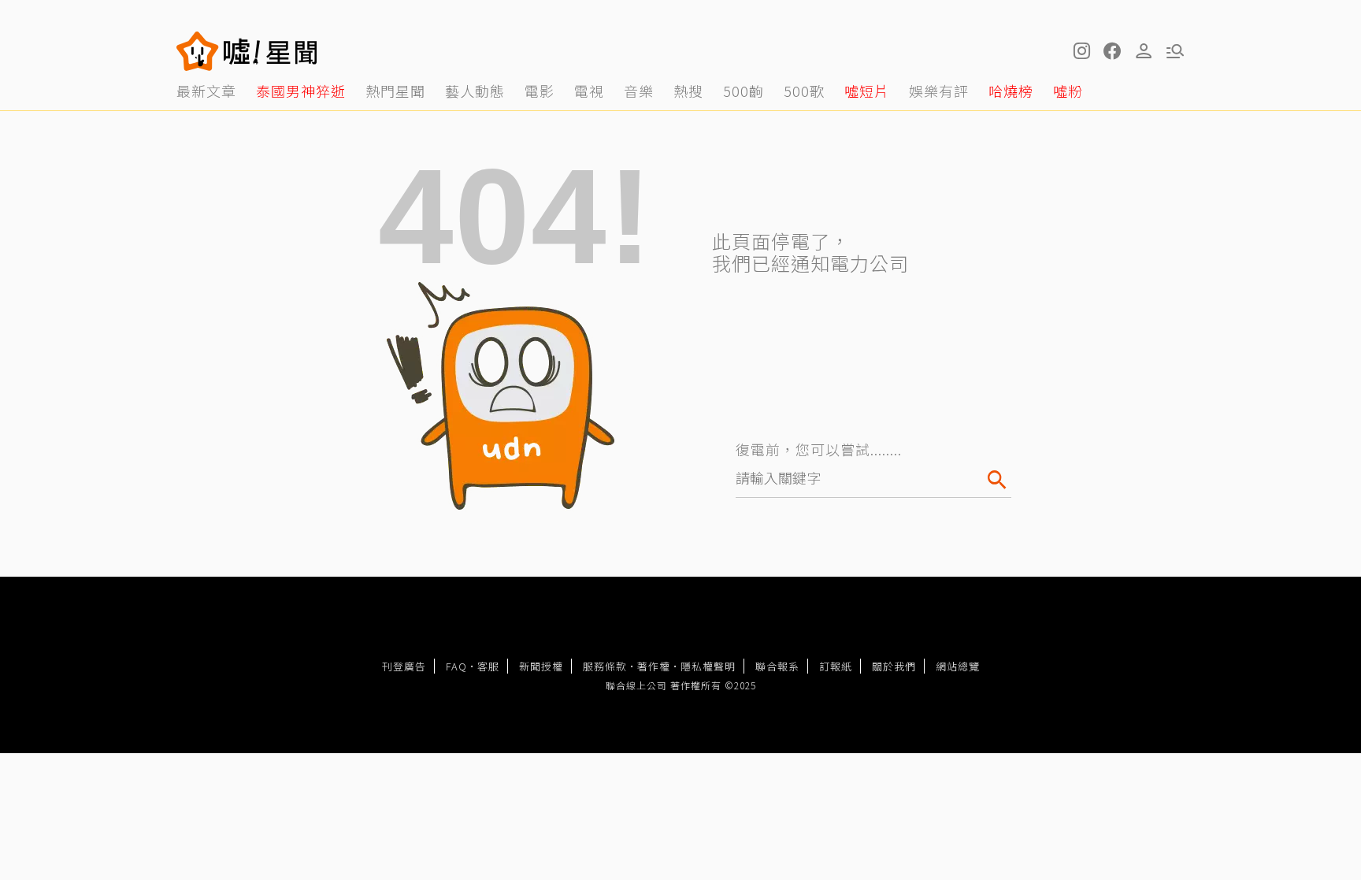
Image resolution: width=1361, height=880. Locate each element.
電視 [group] (589, 90)
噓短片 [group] (866, 90)
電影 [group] (539, 90)
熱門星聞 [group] (395, 90)
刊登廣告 (404, 666)
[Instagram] (1080, 51)
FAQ (456, 666)
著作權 (653, 666)
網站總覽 (958, 666)
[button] (1112, 51)
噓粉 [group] (1068, 90)
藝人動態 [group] (475, 90)
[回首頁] (270, 51)
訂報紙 (835, 666)
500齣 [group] (743, 90)
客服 (488, 666)
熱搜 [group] (688, 90)
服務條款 (605, 666)
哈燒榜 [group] (1010, 90)
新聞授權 (541, 666)
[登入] (1143, 51)
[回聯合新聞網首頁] (197, 51)
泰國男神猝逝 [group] (301, 90)
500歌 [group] (804, 90)
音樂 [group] (639, 90)
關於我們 (894, 666)
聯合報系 (777, 666)
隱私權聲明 (708, 666)
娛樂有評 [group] (939, 90)
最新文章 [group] (206, 90)
